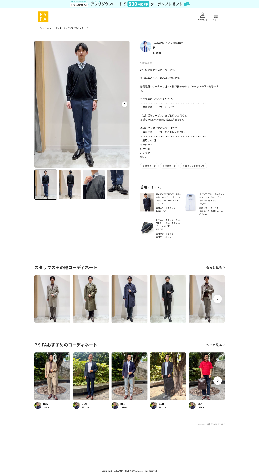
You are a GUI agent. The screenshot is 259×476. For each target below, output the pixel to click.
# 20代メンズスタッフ (193, 165)
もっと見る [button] (214, 267)
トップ (37, 28)
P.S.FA (70, 28)
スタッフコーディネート (54, 28)
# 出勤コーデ (169, 165)
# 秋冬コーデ (149, 165)
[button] (124, 104)
